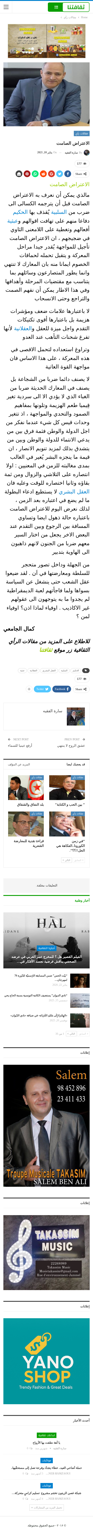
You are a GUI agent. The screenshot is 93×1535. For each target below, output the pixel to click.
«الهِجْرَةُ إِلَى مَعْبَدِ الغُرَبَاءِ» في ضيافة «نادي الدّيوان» (38, 1015)
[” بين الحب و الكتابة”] (67, 787)
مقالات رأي (81, 133)
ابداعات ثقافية (46, 1435)
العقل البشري (74, 491)
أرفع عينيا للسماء (20, 745)
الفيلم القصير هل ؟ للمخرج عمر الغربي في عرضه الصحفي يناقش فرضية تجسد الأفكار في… (47, 959)
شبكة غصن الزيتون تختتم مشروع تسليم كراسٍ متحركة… (46, 1493)
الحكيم (21, 212)
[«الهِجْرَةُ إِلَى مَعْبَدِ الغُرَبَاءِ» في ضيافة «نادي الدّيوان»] (80, 1020)
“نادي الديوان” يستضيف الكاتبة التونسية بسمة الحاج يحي (35, 995)
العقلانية (23, 328)
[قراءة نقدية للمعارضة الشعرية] (26, 824)
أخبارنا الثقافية (46, 948)
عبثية (12, 221)
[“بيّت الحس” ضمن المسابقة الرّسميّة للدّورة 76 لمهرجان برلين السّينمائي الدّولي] (80, 981)
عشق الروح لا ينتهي (71, 745)
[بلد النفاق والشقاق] (26, 787)
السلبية (59, 212)
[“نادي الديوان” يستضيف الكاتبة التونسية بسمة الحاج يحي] (80, 1000)
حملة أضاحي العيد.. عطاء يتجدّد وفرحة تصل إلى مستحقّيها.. (46, 1467)
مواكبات (46, 1460)
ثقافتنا (45, 650)
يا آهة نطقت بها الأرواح (46, 1442)
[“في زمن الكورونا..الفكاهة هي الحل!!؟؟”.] (67, 824)
